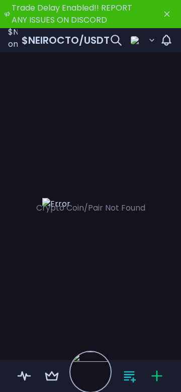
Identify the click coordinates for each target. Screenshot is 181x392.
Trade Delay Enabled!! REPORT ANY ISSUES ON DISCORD (72, 14)
